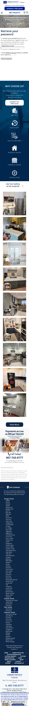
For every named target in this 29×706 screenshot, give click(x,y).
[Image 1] (14, 203)
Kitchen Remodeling (14, 654)
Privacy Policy (5, 692)
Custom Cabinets (10, 656)
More (20, 658)
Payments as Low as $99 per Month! (14, 5)
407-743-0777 (14, 12)
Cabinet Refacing (18, 653)
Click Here (12, 461)
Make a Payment (10, 660)
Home (6, 653)
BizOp (21, 660)
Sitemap (7, 663)
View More (14, 424)
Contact (18, 661)
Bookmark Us (19, 663)
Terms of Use (14, 692)
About (9, 661)
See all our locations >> (16, 648)
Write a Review (2, 12)
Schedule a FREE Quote (15, 8)
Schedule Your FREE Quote (14, 103)
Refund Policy (22, 692)
